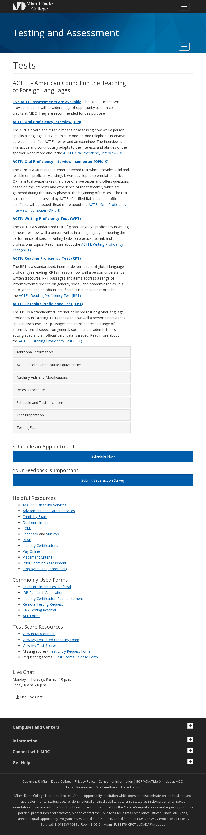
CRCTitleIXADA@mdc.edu (147, 824)
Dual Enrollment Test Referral (47, 586)
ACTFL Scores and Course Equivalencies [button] (49, 364)
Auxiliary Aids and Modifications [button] (42, 377)
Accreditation (130, 787)
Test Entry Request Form (69, 651)
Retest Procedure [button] (31, 389)
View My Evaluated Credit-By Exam (51, 639)
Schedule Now (103, 456)
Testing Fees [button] (27, 427)
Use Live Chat (31, 697)
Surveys (52, 534)
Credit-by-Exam (35, 516)
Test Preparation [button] (30, 415)
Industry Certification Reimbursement (53, 598)
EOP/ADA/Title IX (148, 781)
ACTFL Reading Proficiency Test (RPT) (50, 295)
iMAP (27, 539)
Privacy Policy (85, 781)
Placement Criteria (38, 557)
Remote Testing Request (43, 604)
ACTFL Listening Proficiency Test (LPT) (50, 341)
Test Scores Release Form (76, 657)
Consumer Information (116, 781)
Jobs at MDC (174, 781)
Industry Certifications (40, 545)
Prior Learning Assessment (44, 563)
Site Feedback (106, 787)
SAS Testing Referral (39, 610)
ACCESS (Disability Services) (45, 505)
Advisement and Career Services (49, 510)
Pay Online (31, 551)
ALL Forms (31, 615)
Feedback (30, 534)
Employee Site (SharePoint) (45, 568)
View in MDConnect (39, 633)
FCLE (27, 528)
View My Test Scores (40, 645)
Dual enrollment (36, 522)
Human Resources (79, 787)
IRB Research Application (43, 592)
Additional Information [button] (35, 352)
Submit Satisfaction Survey (103, 480)
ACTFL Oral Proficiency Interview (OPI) (94, 153)
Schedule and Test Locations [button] (40, 402)
